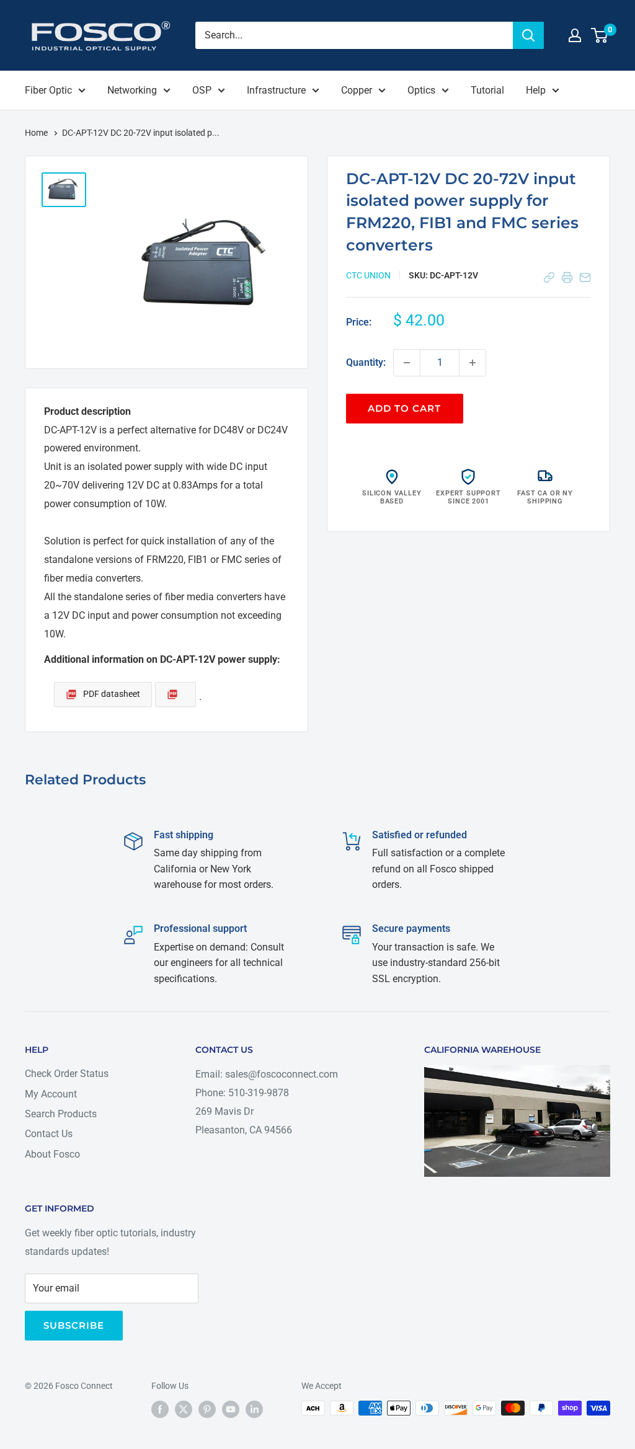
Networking (132, 90)
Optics (421, 90)
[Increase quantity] (473, 363)
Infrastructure (276, 90)
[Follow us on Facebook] (160, 1409)
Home (37, 133)
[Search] (528, 35)
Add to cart (404, 408)
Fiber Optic (48, 90)
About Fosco (52, 1154)
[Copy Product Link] (549, 277)
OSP (201, 90)
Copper (356, 90)
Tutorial (487, 90)
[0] (600, 35)
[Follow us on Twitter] (183, 1409)
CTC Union (368, 275)
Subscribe (73, 1325)
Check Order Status (67, 1073)
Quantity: (366, 362)
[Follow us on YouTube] (230, 1409)
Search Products (61, 1114)
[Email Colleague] (585, 277)
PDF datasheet (111, 694)
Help (536, 90)
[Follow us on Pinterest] (207, 1409)
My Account (51, 1094)
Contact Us (49, 1134)
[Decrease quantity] (407, 363)
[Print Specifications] (567, 277)
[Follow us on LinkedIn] (254, 1409)
